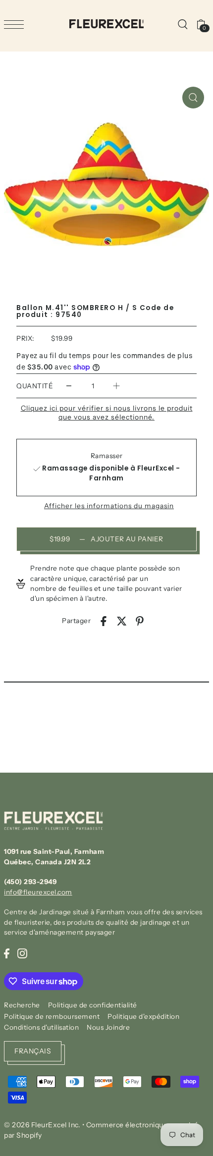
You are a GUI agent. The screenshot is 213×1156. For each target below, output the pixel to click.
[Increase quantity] (116, 386)
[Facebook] (6, 952)
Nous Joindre (108, 1027)
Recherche (22, 1005)
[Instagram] (22, 952)
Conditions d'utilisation (41, 1027)
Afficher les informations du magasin (109, 506)
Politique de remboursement (52, 1016)
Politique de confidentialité (92, 1005)
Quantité (34, 386)
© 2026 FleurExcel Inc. (42, 1124)
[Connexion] (182, 23)
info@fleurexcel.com (38, 892)
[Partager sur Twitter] (122, 620)
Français (32, 1051)
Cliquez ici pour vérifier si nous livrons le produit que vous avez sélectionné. (107, 412)
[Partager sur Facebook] (103, 620)
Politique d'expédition (143, 1016)
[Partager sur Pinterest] (140, 620)
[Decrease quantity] (69, 386)
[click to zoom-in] (193, 97)
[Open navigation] (16, 24)
